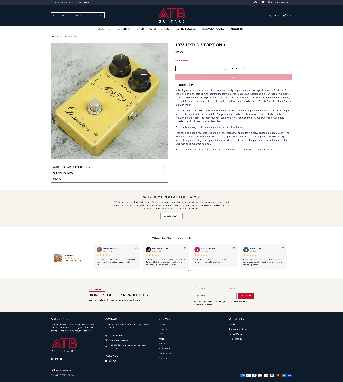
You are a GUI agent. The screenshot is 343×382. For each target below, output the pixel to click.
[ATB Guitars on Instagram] (259, 2)
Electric (162, 324)
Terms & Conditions (238, 329)
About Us (163, 358)
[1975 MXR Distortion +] (109, 101)
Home (53, 36)
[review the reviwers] (136, 248)
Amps (161, 338)
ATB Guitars (72, 375)
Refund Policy (235, 338)
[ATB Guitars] (171, 15)
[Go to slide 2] (190, 270)
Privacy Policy (235, 334)
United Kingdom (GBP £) (280, 2)
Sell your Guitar (166, 353)
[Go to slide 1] (188, 270)
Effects (162, 343)
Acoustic (163, 329)
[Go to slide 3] (192, 270)
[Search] (102, 15)
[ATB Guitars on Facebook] (255, 2)
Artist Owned (165, 348)
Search (232, 324)
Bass (161, 334)
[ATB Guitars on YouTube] (263, 2)
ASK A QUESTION (236, 68)
